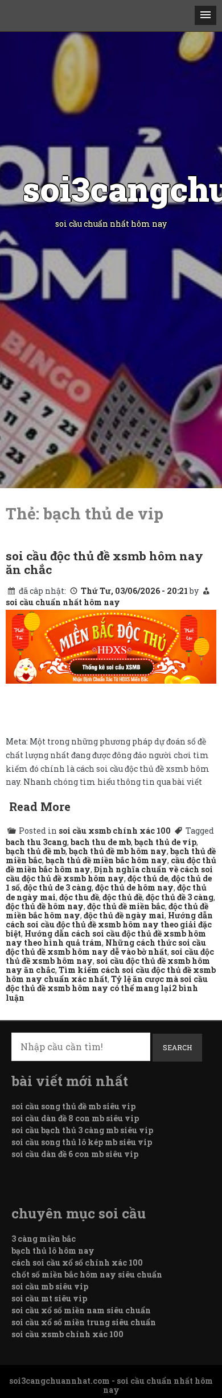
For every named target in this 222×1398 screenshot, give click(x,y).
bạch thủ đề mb (35, 851)
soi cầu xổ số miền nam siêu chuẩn (81, 1310)
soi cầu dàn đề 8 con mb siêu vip (75, 1118)
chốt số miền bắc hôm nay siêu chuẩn (86, 1274)
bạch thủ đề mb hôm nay (118, 851)
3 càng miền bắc (43, 1238)
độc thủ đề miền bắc (126, 906)
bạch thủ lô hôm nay (52, 1250)
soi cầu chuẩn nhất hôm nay (63, 602)
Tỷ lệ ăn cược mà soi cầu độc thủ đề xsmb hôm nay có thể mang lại (107, 983)
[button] (205, 15)
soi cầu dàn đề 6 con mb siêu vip (74, 1154)
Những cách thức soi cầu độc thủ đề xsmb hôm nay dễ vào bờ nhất (106, 947)
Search (177, 1047)
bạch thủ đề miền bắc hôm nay (106, 860)
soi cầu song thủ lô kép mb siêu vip (81, 1142)
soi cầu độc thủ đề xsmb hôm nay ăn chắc (104, 562)
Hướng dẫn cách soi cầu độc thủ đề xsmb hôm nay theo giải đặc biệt (109, 924)
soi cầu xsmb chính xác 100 (115, 830)
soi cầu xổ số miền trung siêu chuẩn (83, 1322)
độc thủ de (148, 878)
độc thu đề (79, 897)
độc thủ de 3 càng (57, 887)
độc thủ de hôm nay (134, 887)
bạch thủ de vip (165, 842)
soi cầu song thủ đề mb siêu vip (73, 1106)
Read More (40, 806)
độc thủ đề (122, 897)
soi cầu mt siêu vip (49, 1298)
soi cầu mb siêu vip (49, 1286)
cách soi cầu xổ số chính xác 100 (77, 1262)
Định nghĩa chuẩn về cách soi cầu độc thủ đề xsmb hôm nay (109, 874)
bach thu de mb (101, 842)
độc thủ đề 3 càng (179, 897)
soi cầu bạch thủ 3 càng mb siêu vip (82, 1130)
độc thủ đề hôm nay (45, 906)
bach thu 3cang (36, 842)
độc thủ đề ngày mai (124, 915)
